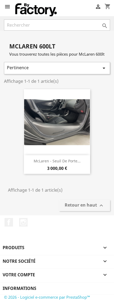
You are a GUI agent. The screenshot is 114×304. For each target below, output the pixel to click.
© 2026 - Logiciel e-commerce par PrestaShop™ (47, 297)
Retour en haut (84, 205)
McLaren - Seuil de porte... (57, 160)
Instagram (23, 222)
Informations (19, 288)
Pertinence (57, 68)
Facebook (9, 222)
